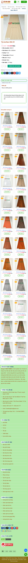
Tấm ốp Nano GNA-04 (7, 167)
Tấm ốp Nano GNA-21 (7, 334)
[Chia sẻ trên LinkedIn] (17, 73)
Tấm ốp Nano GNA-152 (20, 313)
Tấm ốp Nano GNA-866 (20, 292)
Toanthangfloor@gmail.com (12, 408)
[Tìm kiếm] (15, 2)
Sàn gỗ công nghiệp (7, 450)
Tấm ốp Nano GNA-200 (20, 125)
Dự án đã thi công (7, 436)
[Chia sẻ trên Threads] (12, 73)
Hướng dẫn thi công (7, 519)
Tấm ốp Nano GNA (16, 8)
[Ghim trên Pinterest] (14, 73)
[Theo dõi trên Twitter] (9, 528)
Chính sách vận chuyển (8, 513)
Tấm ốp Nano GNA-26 (20, 146)
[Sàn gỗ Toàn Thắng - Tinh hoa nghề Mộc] (7, 2)
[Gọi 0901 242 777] (25, 554)
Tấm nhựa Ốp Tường (20, 6)
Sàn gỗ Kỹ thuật (6, 447)
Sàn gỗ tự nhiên (6, 444)
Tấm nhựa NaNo (6, 8)
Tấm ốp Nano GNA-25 (7, 292)
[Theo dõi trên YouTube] (17, 528)
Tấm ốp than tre (6, 486)
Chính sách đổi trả (7, 505)
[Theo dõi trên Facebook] (2, 528)
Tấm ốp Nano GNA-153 (7, 188)
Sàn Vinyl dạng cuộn (7, 461)
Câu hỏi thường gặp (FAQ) (9, 516)
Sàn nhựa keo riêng (7, 453)
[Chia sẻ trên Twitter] (9, 73)
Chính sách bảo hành (7, 508)
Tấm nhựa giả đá (7, 488)
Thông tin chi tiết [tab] (6, 82)
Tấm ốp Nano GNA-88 (20, 355)
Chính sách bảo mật (7, 511)
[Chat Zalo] (25, 550)
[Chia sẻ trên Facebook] (5, 73)
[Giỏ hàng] (18, 2)
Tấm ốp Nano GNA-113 (7, 251)
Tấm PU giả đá (6, 477)
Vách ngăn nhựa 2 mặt (8, 491)
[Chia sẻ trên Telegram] (19, 73)
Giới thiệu (5, 422)
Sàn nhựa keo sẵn (7, 455)
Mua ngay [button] (7, 129)
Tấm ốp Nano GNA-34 (20, 209)
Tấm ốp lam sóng (7, 480)
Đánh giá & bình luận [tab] (7, 80)
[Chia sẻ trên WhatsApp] (2, 73)
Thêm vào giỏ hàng (14, 66)
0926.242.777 (17, 405)
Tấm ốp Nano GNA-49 (20, 334)
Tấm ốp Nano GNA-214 (20, 188)
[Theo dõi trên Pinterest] (12, 528)
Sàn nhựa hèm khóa (7, 458)
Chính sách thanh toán (8, 502)
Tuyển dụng (5, 433)
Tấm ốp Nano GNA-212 (20, 230)
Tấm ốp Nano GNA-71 (7, 230)
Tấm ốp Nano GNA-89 (20, 251)
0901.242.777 (10, 405)
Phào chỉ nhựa (6, 475)
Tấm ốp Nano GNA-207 (20, 272)
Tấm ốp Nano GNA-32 (7, 313)
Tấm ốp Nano (6, 483)
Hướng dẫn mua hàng (8, 500)
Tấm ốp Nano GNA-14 (7, 209)
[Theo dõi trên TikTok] (7, 528)
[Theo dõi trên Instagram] (5, 528)
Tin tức (4, 428)
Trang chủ (3, 6)
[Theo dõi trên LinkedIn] (14, 528)
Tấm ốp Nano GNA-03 (7, 355)
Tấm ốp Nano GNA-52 (7, 125)
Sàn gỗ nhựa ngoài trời (8, 464)
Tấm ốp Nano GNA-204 (7, 146)
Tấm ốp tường (11, 6)
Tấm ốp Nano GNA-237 (7, 272)
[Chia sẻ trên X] (7, 73)
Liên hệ (4, 425)
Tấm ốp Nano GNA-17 (20, 167)
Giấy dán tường (6, 472)
